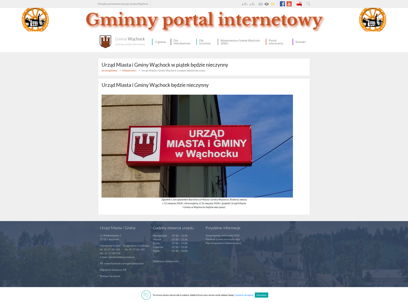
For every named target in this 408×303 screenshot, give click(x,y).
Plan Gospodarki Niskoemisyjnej (223, 243)
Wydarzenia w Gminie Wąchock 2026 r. (240, 42)
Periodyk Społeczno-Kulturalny (223, 239)
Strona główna (109, 70)
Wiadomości (129, 70)
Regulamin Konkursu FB (113, 270)
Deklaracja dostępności (166, 261)
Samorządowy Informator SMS (223, 235)
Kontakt (300, 41)
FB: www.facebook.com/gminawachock (122, 263)
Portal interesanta (276, 42)
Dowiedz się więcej (244, 295)
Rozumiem (261, 295)
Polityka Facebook (110, 276)
